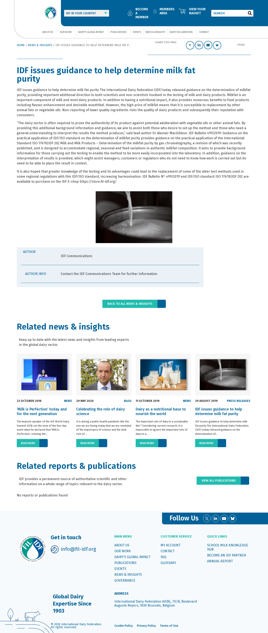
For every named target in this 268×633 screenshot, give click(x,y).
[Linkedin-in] (215, 518)
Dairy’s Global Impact (91, 32)
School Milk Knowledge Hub (227, 547)
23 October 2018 (29, 401)
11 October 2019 (148, 401)
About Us (47, 32)
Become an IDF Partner (226, 555)
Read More (28, 443)
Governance (124, 580)
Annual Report (220, 561)
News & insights (155, 32)
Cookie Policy (123, 626)
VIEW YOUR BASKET (197, 11)
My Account (170, 545)
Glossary (168, 563)
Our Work (66, 32)
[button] (190, 45)
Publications (118, 32)
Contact (204, 32)
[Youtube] (224, 518)
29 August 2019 (206, 401)
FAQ (163, 557)
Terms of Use (169, 626)
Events (137, 32)
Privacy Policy (146, 626)
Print (241, 44)
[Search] (250, 13)
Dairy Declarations (181, 32)
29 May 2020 (85, 401)
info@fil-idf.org (78, 549)
